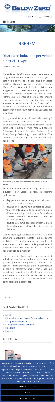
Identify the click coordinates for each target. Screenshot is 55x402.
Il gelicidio (10, 327)
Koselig (9, 314)
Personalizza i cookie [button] (27, 386)
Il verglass (10, 331)
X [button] (51, 363)
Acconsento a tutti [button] (28, 398)
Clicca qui (37, 378)
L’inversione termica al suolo (19, 324)
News (34, 16)
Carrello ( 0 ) (47, 16)
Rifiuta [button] (27, 392)
